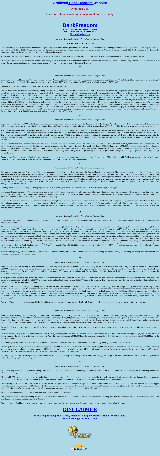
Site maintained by (80, 34)
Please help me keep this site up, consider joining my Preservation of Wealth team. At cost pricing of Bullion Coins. (80, 417)
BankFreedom (80, 3)
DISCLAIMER (80, 409)
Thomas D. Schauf (89, 29)
